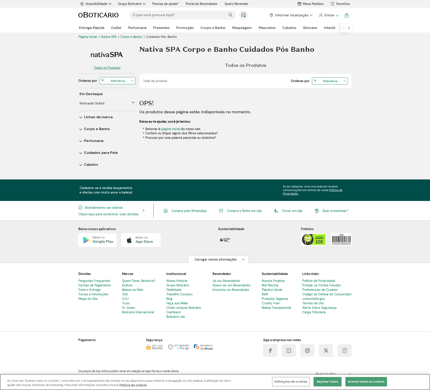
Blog (169, 299)
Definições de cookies (291, 381)
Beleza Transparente (276, 308)
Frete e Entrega (89, 290)
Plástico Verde (272, 290)
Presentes (161, 27)
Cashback (173, 312)
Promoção (185, 27)
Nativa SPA (109, 37)
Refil (265, 294)
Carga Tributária (314, 312)
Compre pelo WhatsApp (189, 211)
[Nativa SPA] (106, 54)
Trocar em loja (292, 211)
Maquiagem (242, 27)
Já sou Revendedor (226, 281)
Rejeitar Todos (327, 381)
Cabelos (289, 27)
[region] (215, 382)
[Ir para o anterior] (343, 27)
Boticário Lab (175, 317)
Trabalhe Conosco (179, 294)
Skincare (310, 27)
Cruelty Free (271, 303)
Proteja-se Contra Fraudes (321, 285)
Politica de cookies (133, 385)
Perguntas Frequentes (94, 281)
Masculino (267, 27)
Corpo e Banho (213, 27)
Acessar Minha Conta (329, 15)
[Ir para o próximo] (349, 27)
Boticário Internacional (138, 312)
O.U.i (125, 299)
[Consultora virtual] (243, 15)
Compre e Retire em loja (244, 211)
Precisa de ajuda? (165, 4)
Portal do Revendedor (201, 4)
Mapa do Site (88, 299)
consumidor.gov (313, 299)
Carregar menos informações (216, 259)
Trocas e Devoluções (93, 294)
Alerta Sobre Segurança (319, 308)
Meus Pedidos (313, 4)
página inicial (170, 129)
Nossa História (176, 281)
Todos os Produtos (107, 68)
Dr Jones (128, 308)
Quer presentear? (335, 211)
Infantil (329, 27)
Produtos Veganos (275, 299)
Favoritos (343, 4)
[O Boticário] (98, 15)
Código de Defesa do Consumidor (327, 294)
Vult (125, 294)
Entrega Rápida (91, 27)
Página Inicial (88, 37)
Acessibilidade (96, 4)
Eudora (127, 285)
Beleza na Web (132, 290)
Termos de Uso (313, 303)
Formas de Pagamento (94, 285)
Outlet (116, 27)
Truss (126, 303)
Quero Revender (236, 4)
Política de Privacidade (318, 281)
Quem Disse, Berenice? (138, 281)
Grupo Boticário (130, 4)
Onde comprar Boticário (183, 308)
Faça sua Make (177, 303)
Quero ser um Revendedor (232, 285)
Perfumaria (137, 27)
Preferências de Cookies (320, 290)
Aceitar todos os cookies (366, 381)
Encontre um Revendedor (231, 290)
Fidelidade (173, 290)
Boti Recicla (270, 285)
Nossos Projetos (273, 281)
